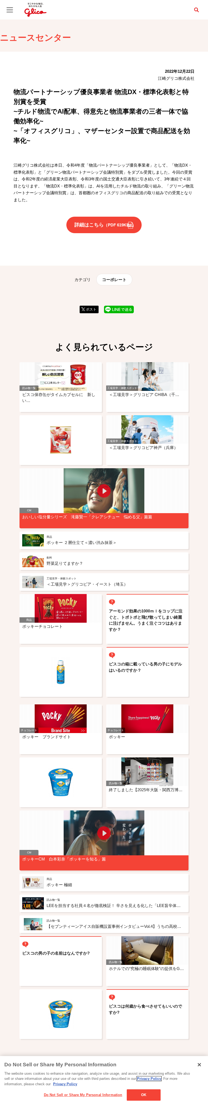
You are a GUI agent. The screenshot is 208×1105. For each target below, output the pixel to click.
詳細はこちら (104, 224)
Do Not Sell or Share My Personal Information (83, 1095)
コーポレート (114, 279)
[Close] (199, 1065)
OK (143, 1095)
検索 (196, 9)
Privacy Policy (149, 1079)
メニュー (10, 9)
